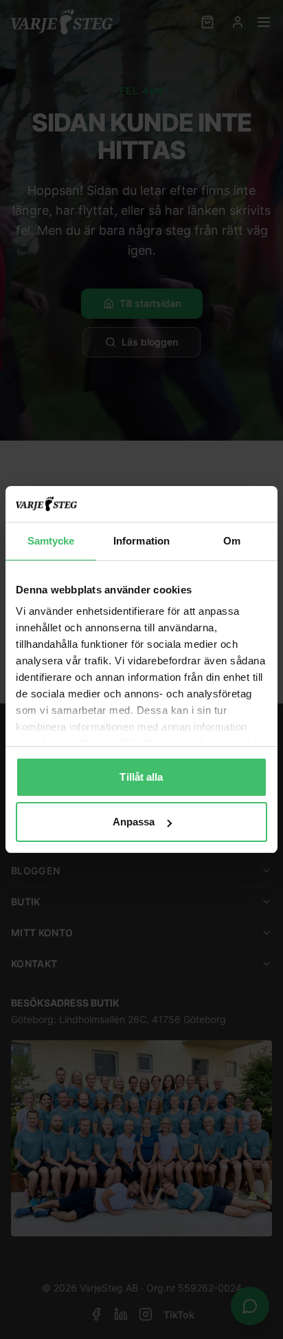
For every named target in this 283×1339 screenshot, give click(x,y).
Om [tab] (231, 541)
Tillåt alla (141, 777)
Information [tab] (141, 541)
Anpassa (134, 821)
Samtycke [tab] (51, 541)
